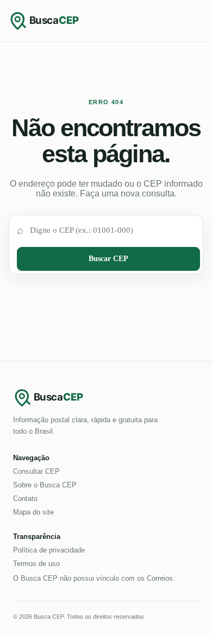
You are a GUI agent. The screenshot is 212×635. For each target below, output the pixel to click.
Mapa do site (33, 512)
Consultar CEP (36, 471)
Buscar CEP (108, 259)
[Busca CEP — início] (52, 20)
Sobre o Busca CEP (45, 485)
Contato (25, 498)
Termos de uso (36, 564)
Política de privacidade (49, 550)
